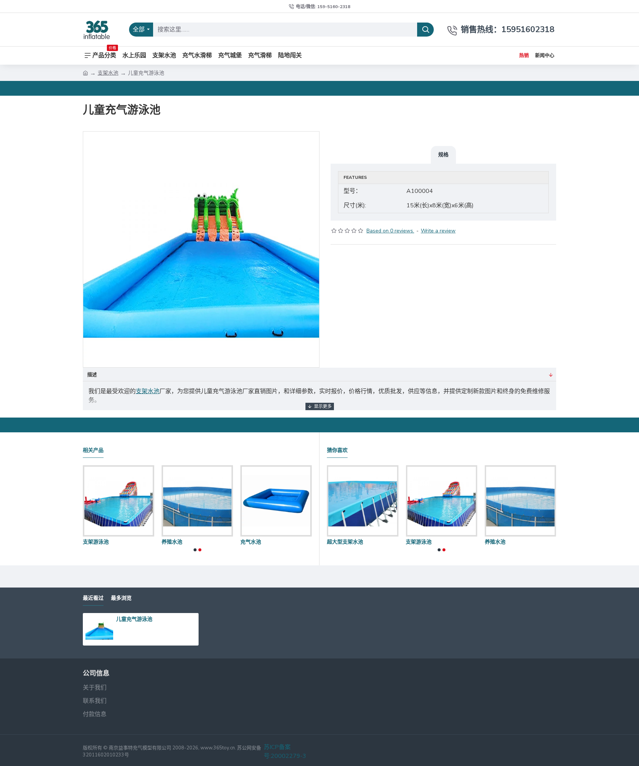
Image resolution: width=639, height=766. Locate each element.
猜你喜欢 (337, 450)
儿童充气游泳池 (134, 619)
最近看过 (93, 598)
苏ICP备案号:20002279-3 (285, 751)
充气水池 (254, 541)
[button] (194, 549)
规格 (443, 154)
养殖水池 (175, 541)
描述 (92, 374)
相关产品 (93, 450)
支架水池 (108, 72)
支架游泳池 (99, 541)
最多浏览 (121, 598)
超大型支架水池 (345, 541)
